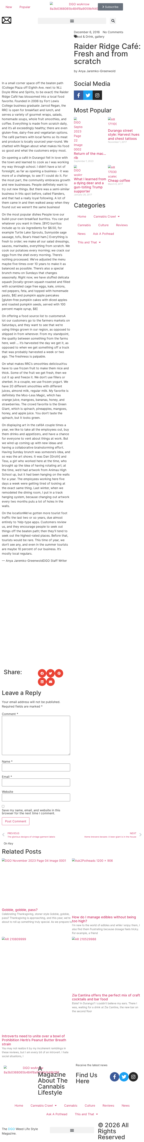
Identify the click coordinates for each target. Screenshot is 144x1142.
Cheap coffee (119, 180)
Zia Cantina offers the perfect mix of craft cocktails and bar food (106, 997)
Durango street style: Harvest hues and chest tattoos (124, 135)
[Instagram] (97, 95)
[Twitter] (88, 95)
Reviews (122, 225)
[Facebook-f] (78, 95)
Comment (10, 713)
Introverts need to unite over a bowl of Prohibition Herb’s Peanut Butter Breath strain (34, 1040)
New (9, 7)
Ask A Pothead (103, 234)
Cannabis (84, 225)
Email (7, 776)
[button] (72, 21)
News (82, 234)
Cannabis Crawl (105, 216)
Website (7, 791)
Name (7, 761)
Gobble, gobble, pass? (20, 910)
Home (82, 216)
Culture (103, 225)
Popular (25, 7)
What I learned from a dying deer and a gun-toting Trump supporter (90, 185)
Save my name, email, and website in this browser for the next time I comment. (31, 812)
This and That (87, 242)
